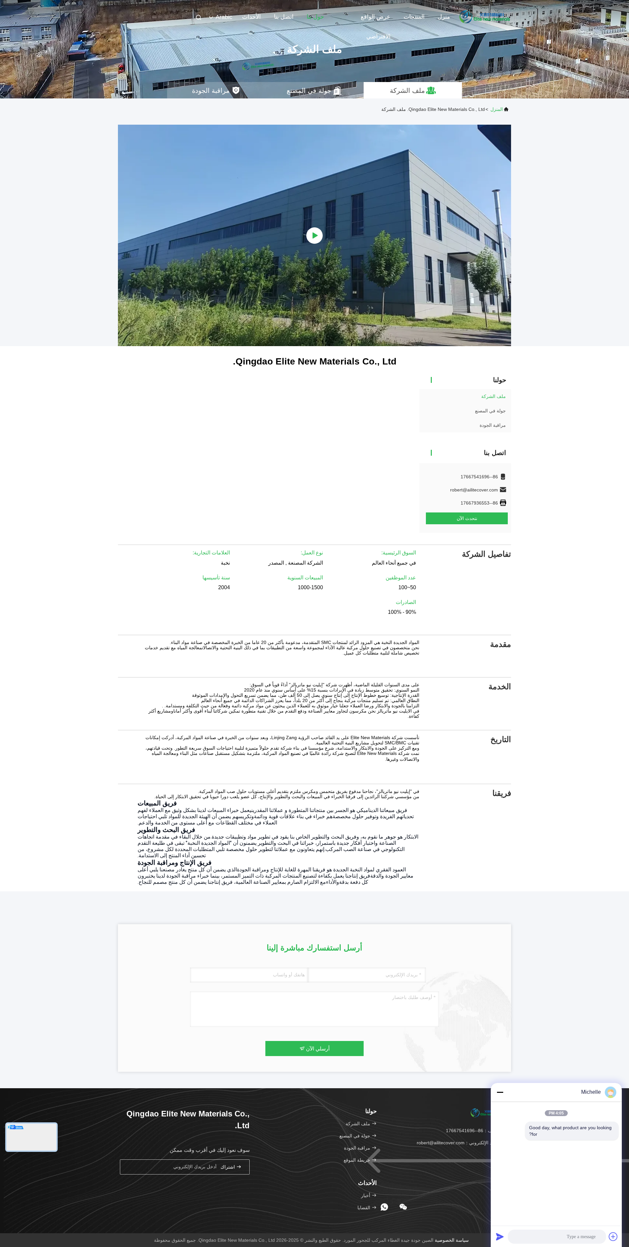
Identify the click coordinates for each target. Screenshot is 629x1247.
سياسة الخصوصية (452, 1240)
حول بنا (315, 16)
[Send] (500, 1236)
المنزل (496, 109)
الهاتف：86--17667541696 (473, 1130)
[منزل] (485, 16)
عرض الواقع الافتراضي (376, 20)
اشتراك (228, 1167)
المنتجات (414, 16)
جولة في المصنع (490, 410)
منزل (444, 16)
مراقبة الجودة (493, 425)
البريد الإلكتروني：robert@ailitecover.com (459, 1142)
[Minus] (500, 1092)
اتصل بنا (284, 16)
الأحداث (251, 16)
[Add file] (613, 1236)
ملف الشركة (493, 396)
